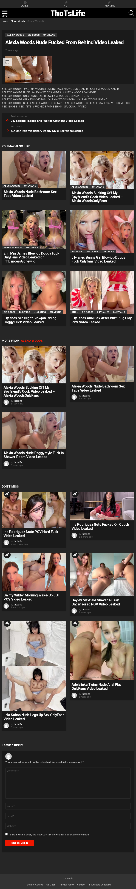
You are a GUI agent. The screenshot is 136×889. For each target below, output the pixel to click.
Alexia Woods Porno (93, 99)
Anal (75, 312)
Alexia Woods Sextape (82, 103)
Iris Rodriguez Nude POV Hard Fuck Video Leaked (31, 534)
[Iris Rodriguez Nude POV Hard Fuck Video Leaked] (34, 510)
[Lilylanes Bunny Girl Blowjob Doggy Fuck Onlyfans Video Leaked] (102, 231)
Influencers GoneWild (100, 884)
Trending (7, 493)
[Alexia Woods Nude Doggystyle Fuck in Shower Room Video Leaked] (34, 430)
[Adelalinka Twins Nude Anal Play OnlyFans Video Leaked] (102, 650)
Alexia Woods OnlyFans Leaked (25, 96)
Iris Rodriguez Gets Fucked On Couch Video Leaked (100, 526)
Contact (81, 884)
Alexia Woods (13, 89)
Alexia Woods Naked (105, 89)
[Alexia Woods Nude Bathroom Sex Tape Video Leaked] (34, 169)
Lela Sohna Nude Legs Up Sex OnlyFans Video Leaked (34, 717)
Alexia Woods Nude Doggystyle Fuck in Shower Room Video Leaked (34, 455)
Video (83, 106)
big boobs (10, 106)
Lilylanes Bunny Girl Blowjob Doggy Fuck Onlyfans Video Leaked (98, 259)
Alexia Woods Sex (16, 103)
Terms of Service (34, 884)
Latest (25, 5)
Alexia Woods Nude (17, 92)
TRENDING (109, 5)
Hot (7, 623)
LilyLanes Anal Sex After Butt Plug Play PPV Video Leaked (102, 320)
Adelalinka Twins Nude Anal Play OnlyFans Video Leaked (96, 686)
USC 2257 (51, 884)
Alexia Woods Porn (62, 99)
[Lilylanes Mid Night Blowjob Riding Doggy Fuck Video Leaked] (34, 292)
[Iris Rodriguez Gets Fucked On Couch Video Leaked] (102, 506)
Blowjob (77, 251)
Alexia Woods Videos (115, 103)
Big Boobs (10, 312)
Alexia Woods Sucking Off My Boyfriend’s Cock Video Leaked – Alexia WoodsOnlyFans (97, 197)
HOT (66, 5)
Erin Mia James (13, 247)
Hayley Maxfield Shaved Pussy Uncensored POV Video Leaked (96, 602)
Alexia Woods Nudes (47, 92)
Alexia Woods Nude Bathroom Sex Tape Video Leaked (30, 194)
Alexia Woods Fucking (41, 89)
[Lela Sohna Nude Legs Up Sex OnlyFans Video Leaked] (34, 666)
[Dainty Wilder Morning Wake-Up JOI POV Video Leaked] (34, 572)
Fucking (70, 106)
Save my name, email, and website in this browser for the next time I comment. (49, 834)
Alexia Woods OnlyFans (80, 92)
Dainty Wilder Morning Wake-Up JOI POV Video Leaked (31, 597)
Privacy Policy (67, 884)
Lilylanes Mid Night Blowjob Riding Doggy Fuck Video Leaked (30, 320)
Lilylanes (92, 251)
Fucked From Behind (48, 106)
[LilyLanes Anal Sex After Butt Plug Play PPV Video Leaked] (102, 292)
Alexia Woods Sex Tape (47, 103)
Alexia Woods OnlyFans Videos (25, 99)
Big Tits (26, 106)
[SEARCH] (131, 13)
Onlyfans (30, 186)
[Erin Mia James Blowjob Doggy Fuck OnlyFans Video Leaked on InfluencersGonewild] (34, 229)
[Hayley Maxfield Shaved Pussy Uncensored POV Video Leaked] (102, 574)
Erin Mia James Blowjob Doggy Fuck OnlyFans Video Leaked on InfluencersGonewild (31, 257)
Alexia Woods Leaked (73, 89)
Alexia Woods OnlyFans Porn (69, 96)
